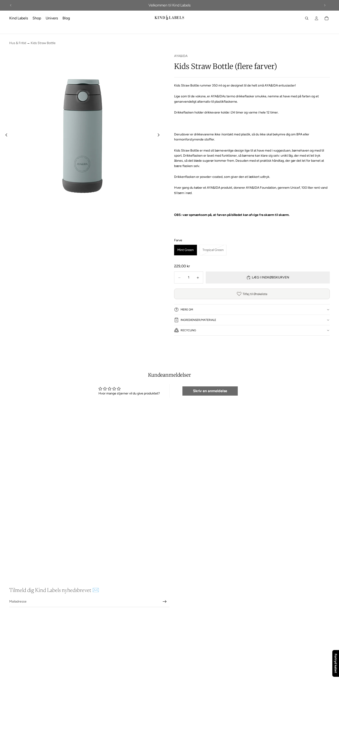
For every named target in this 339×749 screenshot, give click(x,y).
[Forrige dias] (11, 5)
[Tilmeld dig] (165, 601)
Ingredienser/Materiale (198, 320)
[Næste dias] (325, 5)
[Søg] (307, 18)
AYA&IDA (180, 56)
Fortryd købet (336, 663)
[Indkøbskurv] (326, 18)
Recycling (188, 330)
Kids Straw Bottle (43, 43)
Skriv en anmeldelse (210, 391)
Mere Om (187, 309)
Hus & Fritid (17, 43)
